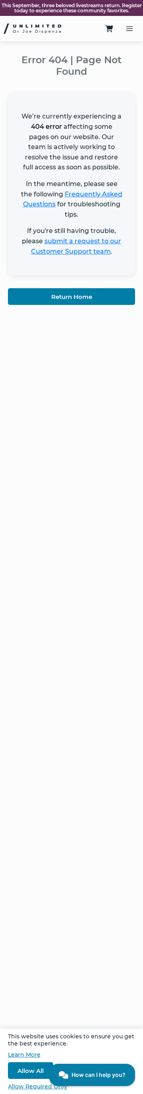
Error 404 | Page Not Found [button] (71, 65)
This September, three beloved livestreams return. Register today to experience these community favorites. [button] (72, 8)
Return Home (71, 297)
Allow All (30, 1071)
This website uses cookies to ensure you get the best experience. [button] (71, 1040)
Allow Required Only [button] (37, 1086)
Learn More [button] (24, 1054)
